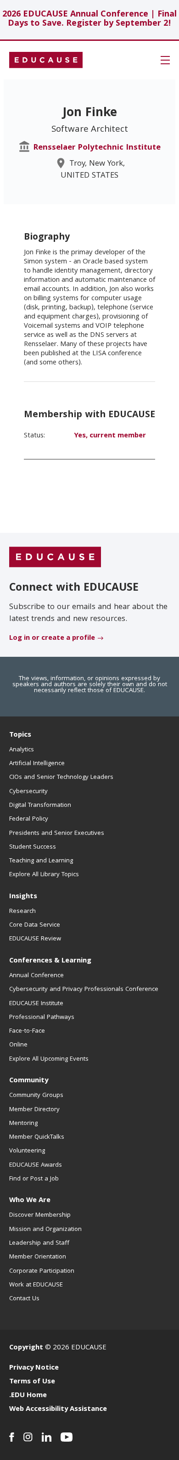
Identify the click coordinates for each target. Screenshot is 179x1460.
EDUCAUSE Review (35, 939)
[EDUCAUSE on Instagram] (28, 1437)
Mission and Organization (45, 1230)
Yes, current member (110, 436)
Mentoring (23, 1124)
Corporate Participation (41, 1271)
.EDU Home (28, 1396)
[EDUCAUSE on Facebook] (11, 1437)
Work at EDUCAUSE (36, 1285)
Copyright (26, 1348)
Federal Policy (28, 819)
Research (22, 911)
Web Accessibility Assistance (58, 1409)
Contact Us (24, 1299)
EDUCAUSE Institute (36, 1004)
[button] (165, 60)
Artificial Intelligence (37, 764)
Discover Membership (40, 1215)
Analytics (21, 750)
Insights (23, 897)
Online (18, 1045)
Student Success (32, 847)
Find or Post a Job (34, 1179)
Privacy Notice (34, 1368)
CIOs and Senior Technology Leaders (61, 777)
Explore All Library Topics (44, 875)
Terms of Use (32, 1382)
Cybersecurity (28, 792)
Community (28, 1081)
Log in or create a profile (52, 638)
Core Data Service (34, 925)
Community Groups (36, 1096)
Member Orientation (37, 1257)
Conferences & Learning (50, 961)
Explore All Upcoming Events (49, 1059)
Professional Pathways (41, 1017)
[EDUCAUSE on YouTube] (67, 1437)
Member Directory (34, 1110)
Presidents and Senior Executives (56, 833)
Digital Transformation (40, 805)
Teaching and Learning (41, 861)
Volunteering (27, 1151)
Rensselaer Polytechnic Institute (97, 148)
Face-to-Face (27, 1031)
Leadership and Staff (39, 1243)
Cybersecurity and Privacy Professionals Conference (83, 990)
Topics (20, 735)
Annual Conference (36, 976)
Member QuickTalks (36, 1137)
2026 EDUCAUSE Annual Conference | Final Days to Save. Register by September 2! (89, 19)
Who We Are (29, 1201)
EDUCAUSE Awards (35, 1165)
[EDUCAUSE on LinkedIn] (46, 1437)
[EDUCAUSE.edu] (46, 60)
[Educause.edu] (55, 558)
